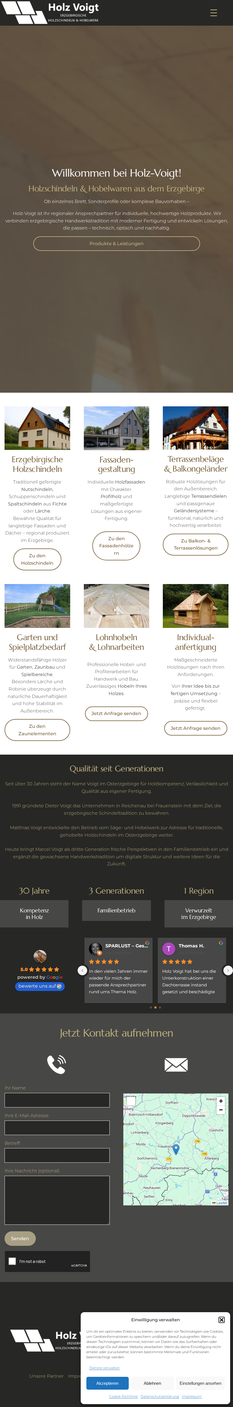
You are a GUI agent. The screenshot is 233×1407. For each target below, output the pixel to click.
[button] (221, 1320)
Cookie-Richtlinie (123, 1396)
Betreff (12, 1143)
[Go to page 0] (150, 1007)
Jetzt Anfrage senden (116, 713)
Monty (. (115, 946)
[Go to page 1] (155, 1008)
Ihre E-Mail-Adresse (27, 1115)
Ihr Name (15, 1088)
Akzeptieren (107, 1383)
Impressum (192, 1396)
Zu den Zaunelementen (37, 729)
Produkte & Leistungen (116, 243)
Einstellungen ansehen (200, 1383)
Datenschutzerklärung (160, 1396)
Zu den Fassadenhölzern (116, 546)
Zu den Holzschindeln (37, 559)
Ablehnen (152, 1383)
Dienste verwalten (104, 1368)
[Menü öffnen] (213, 13)
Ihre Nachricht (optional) (32, 1170)
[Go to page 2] (160, 1007)
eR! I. (185, 946)
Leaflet (221, 1202)
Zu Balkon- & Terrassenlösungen (196, 544)
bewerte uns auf (37, 986)
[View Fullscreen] (131, 1101)
